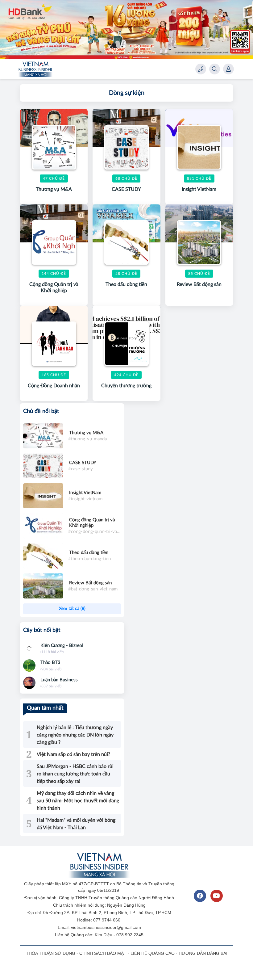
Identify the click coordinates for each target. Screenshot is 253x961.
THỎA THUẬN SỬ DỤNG (50, 953)
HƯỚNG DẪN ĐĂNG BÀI (203, 953)
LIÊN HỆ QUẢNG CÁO (153, 953)
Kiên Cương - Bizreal (61, 645)
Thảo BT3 (50, 662)
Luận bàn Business (59, 680)
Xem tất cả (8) (72, 608)
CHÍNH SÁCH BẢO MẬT (102, 953)
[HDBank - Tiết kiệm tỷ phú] (126, 29)
